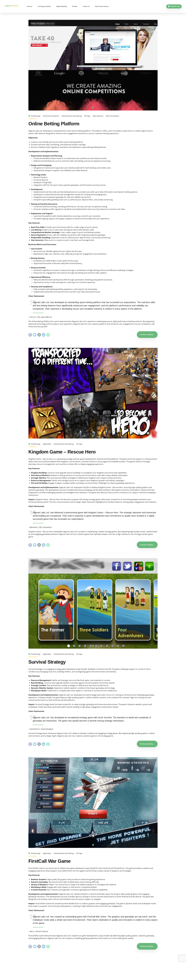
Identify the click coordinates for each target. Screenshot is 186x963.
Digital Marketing (61, 6)
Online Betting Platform (53, 123)
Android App (35, 116)
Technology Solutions (44, 6)
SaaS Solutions (98, 116)
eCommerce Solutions (51, 116)
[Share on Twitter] (34, 335)
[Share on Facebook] (30, 335)
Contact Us (86, 6)
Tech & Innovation (112, 116)
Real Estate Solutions (102, 6)
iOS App (87, 116)
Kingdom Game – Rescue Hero (62, 452)
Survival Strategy (47, 662)
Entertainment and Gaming (72, 116)
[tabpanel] (93, 65)
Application (47, 444)
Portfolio (74, 6)
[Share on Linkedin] (43, 335)
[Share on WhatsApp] (48, 335)
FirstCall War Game (49, 861)
